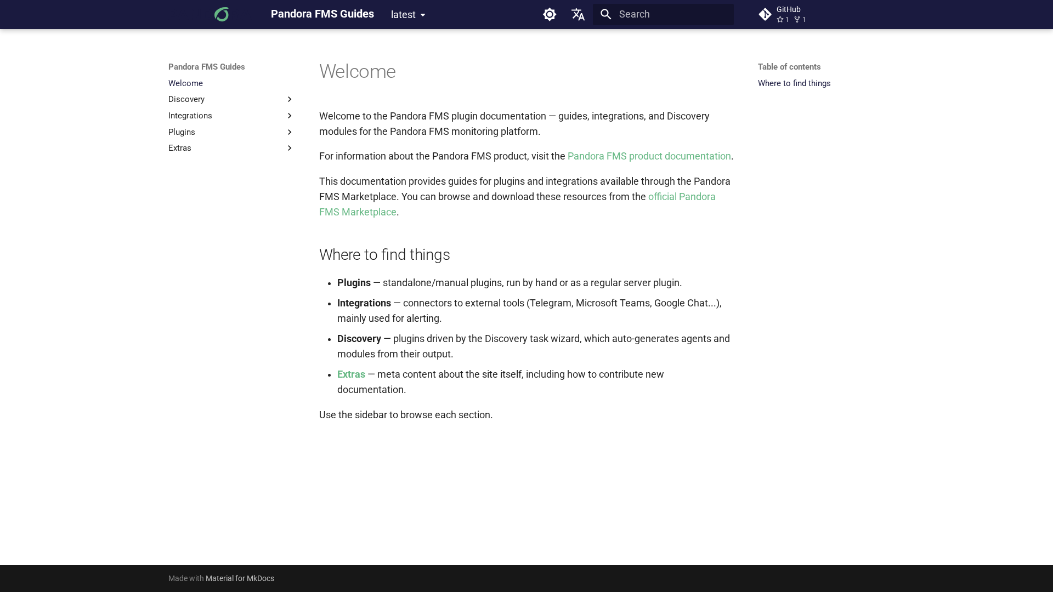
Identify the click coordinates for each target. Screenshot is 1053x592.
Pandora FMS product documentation (649, 156)
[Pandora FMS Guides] (210, 14)
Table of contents (789, 67)
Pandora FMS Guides (206, 67)
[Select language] (579, 14)
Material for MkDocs (240, 578)
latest (403, 14)
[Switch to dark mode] (549, 14)
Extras (351, 374)
